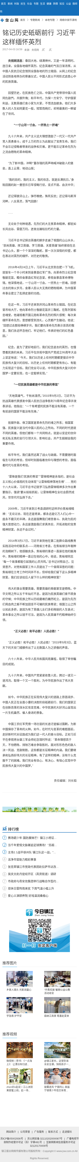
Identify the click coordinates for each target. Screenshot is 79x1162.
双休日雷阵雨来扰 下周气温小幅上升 (31, 888)
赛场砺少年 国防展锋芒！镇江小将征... (32, 837)
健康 (49, 3)
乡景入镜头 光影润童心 (18, 989)
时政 (17, 3)
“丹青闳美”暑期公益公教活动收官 (57, 991)
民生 (23, 3)
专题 (36, 3)
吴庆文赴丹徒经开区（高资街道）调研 (32, 874)
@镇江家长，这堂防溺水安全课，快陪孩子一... (57, 1063)
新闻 (10, 3)
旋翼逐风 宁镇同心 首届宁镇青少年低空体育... (57, 1089)
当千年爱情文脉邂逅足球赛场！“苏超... (32, 845)
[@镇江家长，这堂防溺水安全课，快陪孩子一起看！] (57, 1050)
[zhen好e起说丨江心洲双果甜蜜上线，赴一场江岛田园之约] (19, 1076)
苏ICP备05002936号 (11, 1138)
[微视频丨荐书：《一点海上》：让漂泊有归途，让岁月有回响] (19, 1050)
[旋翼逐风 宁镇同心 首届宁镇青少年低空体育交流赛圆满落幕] (57, 1076)
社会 (30, 3)
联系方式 (53, 1131)
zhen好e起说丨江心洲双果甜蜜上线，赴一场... (19, 1089)
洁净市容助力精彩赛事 (22, 859)
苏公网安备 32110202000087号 (44, 1138)
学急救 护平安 (14, 1016)
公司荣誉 (25, 1131)
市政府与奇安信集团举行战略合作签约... (33, 881)
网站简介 (11, 1131)
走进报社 (67, 1131)
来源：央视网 (31, 50)
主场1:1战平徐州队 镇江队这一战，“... (32, 852)
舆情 (56, 3)
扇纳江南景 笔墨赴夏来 (56, 1016)
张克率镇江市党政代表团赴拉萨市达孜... (33, 866)
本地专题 (50, 20)
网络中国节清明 (68, 20)
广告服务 (39, 1131)
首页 (3, 3)
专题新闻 (35, 20)
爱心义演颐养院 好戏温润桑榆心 (28, 895)
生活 (43, 3)
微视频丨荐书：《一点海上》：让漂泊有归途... (19, 1063)
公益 (69, 3)
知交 (62, 3)
